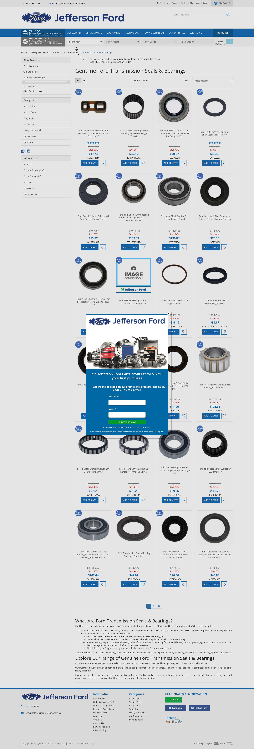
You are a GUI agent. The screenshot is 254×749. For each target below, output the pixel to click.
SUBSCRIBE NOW (127, 422)
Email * (112, 409)
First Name (114, 396)
